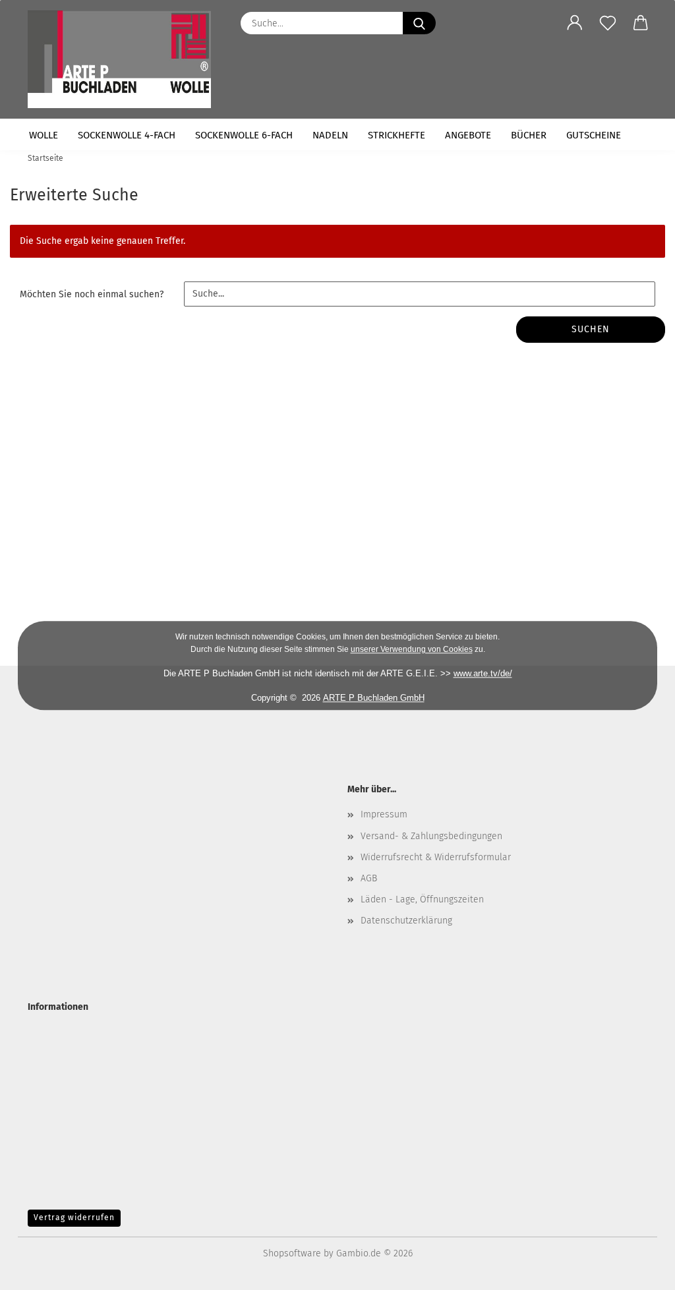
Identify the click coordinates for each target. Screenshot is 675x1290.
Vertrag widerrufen (74, 1217)
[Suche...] (419, 23)
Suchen (591, 329)
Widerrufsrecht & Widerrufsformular (436, 857)
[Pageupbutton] (639, 1270)
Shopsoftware (292, 1253)
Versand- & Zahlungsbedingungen (431, 836)
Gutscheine (593, 135)
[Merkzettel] (607, 23)
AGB (369, 878)
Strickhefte (396, 135)
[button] (574, 23)
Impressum (384, 814)
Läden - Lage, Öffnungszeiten (422, 899)
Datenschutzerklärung (406, 920)
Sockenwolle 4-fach (126, 135)
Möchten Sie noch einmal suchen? (91, 294)
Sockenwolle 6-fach (244, 135)
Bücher (528, 135)
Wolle (43, 135)
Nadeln (330, 135)
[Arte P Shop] (124, 59)
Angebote (468, 135)
